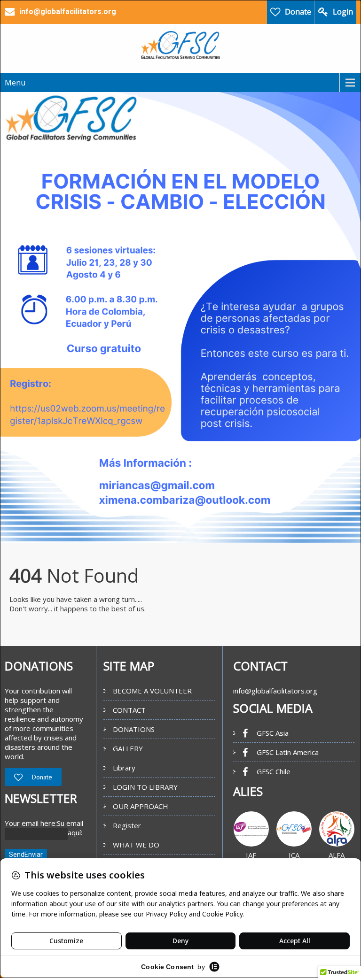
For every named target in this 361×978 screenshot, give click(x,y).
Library (124, 767)
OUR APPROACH (140, 806)
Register (127, 825)
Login (343, 12)
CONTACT (129, 710)
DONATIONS (134, 729)
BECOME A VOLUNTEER (152, 690)
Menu (15, 82)
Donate (298, 12)
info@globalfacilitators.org (275, 690)
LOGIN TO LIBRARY (145, 787)
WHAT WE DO (136, 844)
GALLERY (128, 748)
